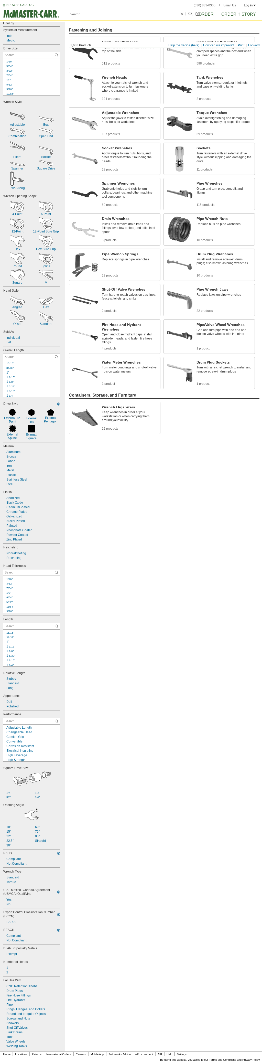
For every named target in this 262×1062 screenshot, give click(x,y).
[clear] (181, 13)
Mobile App (97, 1054)
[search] (56, 55)
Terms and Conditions (222, 1059)
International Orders (58, 1054)
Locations (21, 1054)
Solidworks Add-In (119, 1054)
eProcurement (144, 1054)
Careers (81, 1054)
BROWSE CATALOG (20, 4)
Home (6, 1054)
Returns (37, 1054)
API (160, 1054)
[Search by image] (197, 13)
